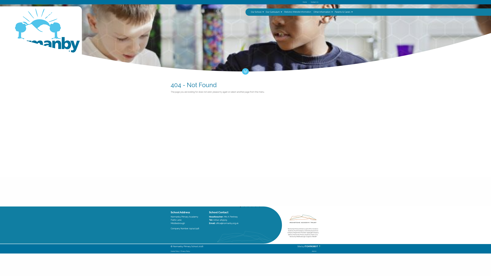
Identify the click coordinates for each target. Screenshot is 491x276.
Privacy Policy (185, 251)
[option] (186, 191)
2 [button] (244, 207)
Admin (314, 251)
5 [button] (255, 207)
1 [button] (240, 207)
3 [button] (248, 207)
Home (305, 2)
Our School (256, 12)
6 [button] (259, 207)
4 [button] (252, 207)
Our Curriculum (273, 12)
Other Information (322, 12)
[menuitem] (257, 12)
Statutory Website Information (297, 12)
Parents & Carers (342, 12)
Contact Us (314, 2)
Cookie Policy (175, 251)
